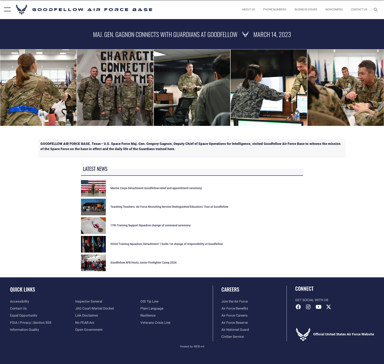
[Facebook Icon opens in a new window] (298, 307)
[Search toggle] (376, 9)
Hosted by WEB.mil (192, 346)
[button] (6, 9)
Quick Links (22, 289)
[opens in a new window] (329, 307)
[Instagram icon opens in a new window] (308, 307)
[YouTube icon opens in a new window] (318, 307)
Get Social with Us (311, 300)
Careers (230, 289)
